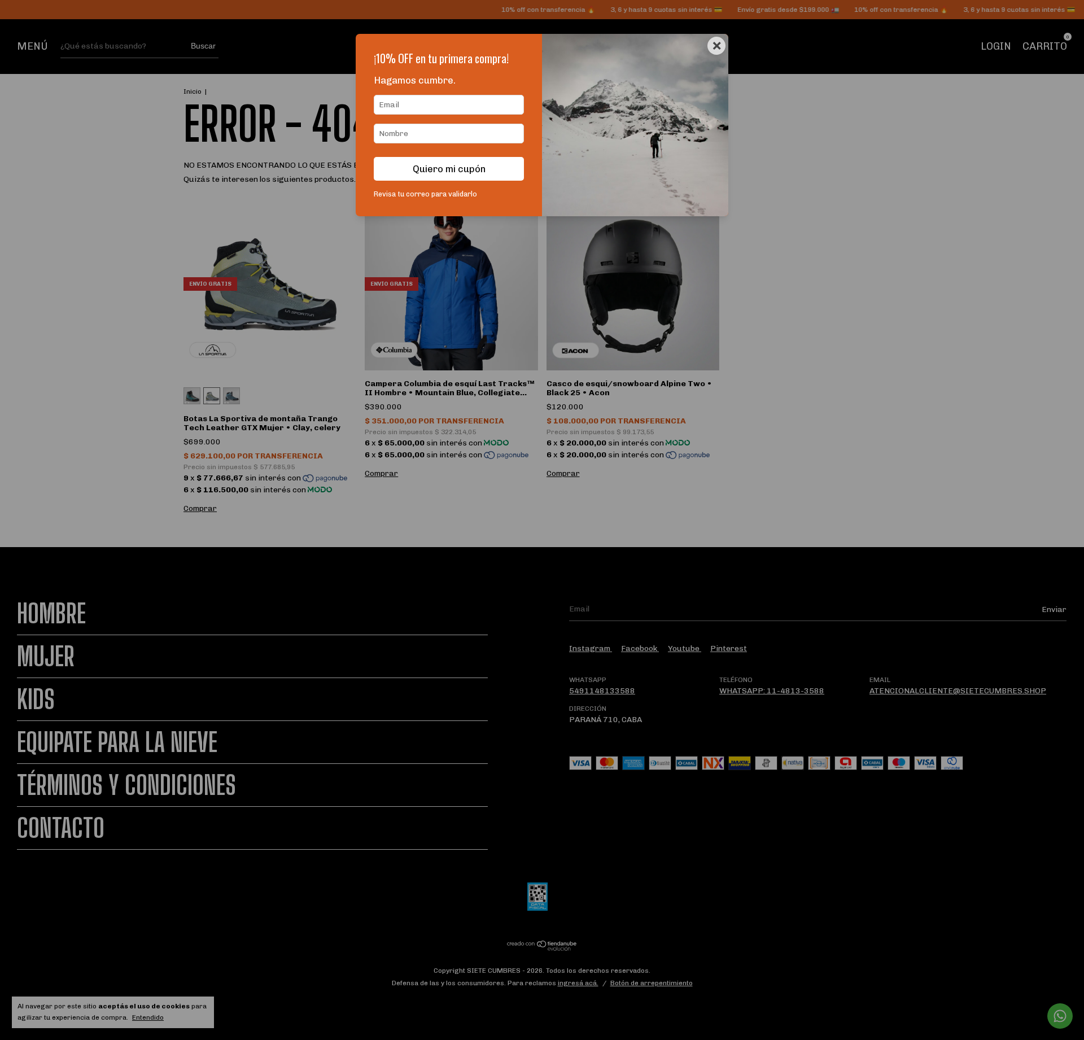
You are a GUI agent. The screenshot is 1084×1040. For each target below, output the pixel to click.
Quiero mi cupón (449, 168)
